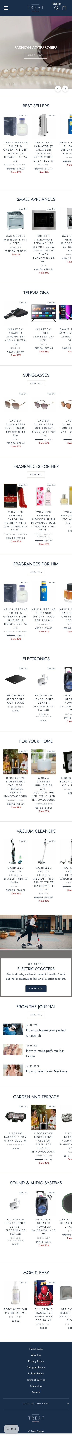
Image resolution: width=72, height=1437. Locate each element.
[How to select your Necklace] (13, 1070)
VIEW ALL (36, 988)
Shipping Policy (36, 1367)
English (57, 3)
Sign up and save (36, 1403)
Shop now (36, 55)
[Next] (65, 89)
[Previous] (58, 89)
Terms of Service (36, 1380)
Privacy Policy (36, 1361)
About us (36, 1355)
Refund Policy (36, 1373)
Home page (36, 1349)
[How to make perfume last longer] (13, 1049)
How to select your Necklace (46, 1071)
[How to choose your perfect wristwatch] (13, 1029)
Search (36, 1392)
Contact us (36, 1386)
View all (36, 383)
